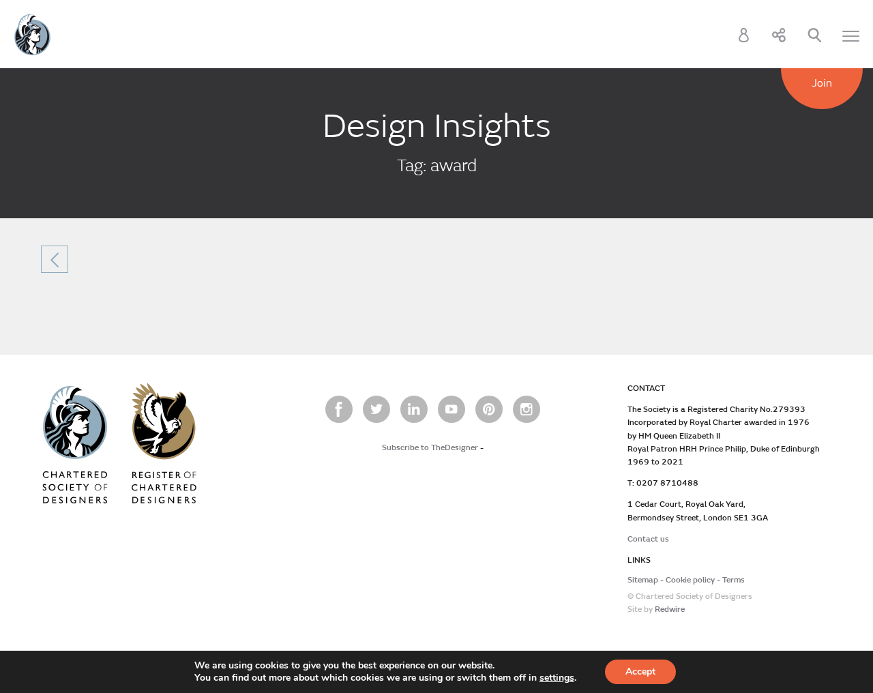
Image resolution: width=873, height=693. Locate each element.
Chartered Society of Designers (32, 34)
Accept (640, 671)
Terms (733, 580)
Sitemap (642, 580)
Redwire (670, 609)
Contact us (648, 539)
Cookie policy (690, 580)
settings (556, 678)
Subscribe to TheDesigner (430, 448)
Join (822, 83)
